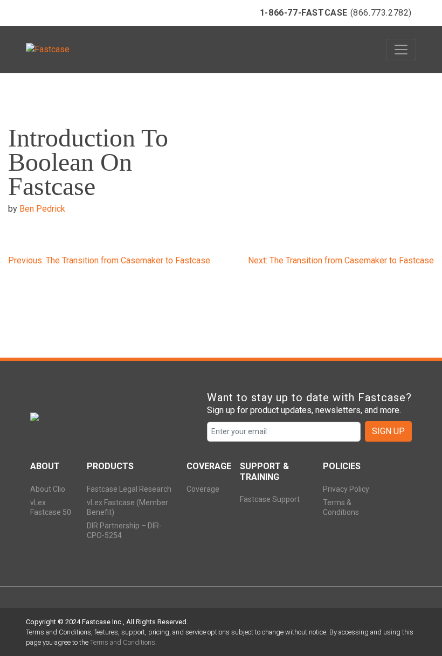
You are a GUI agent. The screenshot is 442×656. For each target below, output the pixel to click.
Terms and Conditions (122, 642)
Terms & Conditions (341, 507)
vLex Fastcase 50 (50, 507)
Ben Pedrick (42, 209)
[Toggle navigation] (401, 49)
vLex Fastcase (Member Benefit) (127, 507)
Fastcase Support (270, 499)
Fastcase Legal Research (129, 489)
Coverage (203, 489)
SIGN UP (388, 431)
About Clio (47, 489)
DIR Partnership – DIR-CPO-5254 (124, 530)
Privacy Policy (346, 489)
